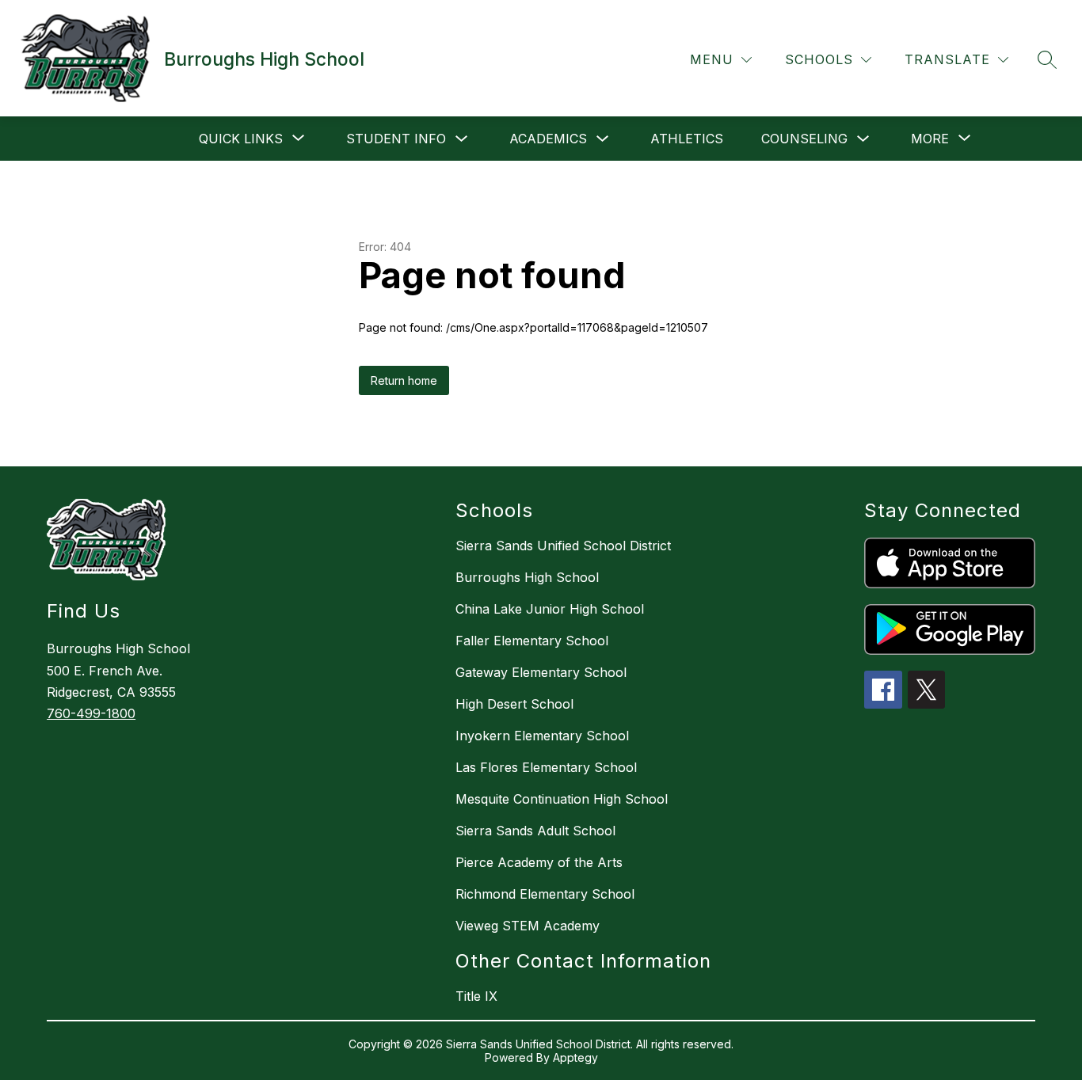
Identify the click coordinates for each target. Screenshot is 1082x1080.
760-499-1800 (91, 713)
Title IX (476, 996)
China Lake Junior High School (549, 609)
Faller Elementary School (531, 640)
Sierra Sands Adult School (535, 831)
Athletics (686, 138)
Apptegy (575, 1057)
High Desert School (514, 704)
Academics (548, 138)
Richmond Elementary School (544, 894)
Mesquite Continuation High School (561, 799)
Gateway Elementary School (541, 672)
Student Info (396, 138)
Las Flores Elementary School (546, 767)
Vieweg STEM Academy (527, 926)
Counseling (804, 138)
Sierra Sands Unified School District (563, 545)
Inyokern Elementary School (542, 735)
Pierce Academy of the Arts (539, 862)
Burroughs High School (527, 577)
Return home (404, 380)
